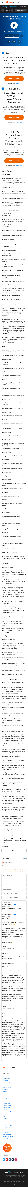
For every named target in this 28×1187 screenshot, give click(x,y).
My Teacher (5, 1089)
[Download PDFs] (19, 41)
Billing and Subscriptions (8, 1130)
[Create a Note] (14, 41)
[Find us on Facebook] (10, 1159)
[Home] (12, 3)
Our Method (5, 1098)
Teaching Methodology (8, 1136)
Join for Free (14, 78)
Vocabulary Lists (6, 1082)
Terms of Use (17, 1178)
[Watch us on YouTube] (7, 1159)
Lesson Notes (21, 48)
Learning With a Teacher (8, 1138)
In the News (5, 1109)
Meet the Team (6, 1103)
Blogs (4, 1116)
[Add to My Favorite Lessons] (9, 41)
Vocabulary (12, 48)
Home (4, 1076)
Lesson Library (4, 6)
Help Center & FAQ (7, 1125)
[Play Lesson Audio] (14, 25)
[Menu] (2, 2)
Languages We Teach (8, 1111)
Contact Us (5, 1140)
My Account (5, 1132)
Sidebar (21, 10)
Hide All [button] (14, 850)
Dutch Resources (7, 1087)
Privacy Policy (10, 1178)
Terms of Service (20, 1182)
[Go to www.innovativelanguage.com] (14, 1172)
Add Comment (14, 897)
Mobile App (5, 1091)
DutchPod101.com (19, 1176)
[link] (2, 10)
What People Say (7, 1105)
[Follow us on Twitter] (4, 1159)
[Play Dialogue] (2, 53)
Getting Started (6, 1127)
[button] (25, 2)
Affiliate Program (6, 1118)
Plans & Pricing (6, 1107)
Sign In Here (19, 83)
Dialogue (4, 48)
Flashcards (5, 1080)
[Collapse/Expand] (14, 858)
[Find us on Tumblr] (12, 1159)
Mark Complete (12, 36)
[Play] (2, 88)
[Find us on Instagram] (15, 1159)
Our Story (5, 1101)
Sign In (7, 866)
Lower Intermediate (13, 6)
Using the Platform (7, 1134)
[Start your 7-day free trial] (7, 1148)
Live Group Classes (7, 1085)
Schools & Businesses (8, 1114)
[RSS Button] (2, 862)
